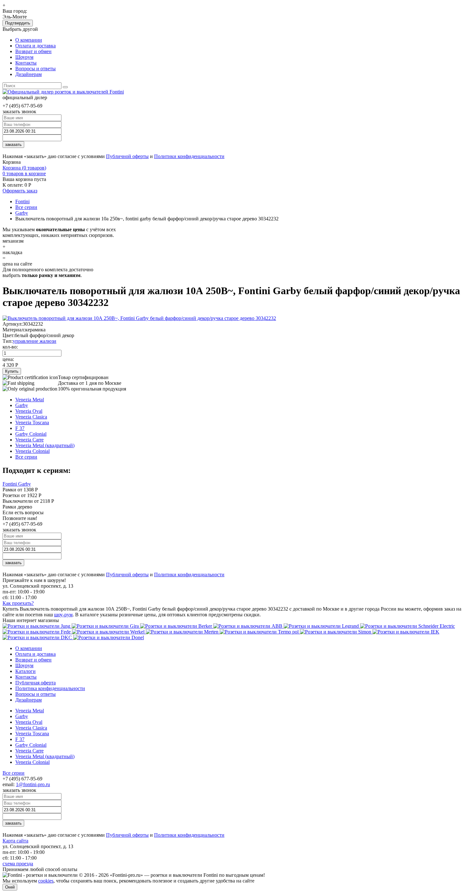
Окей (10, 887)
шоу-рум (63, 614)
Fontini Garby (17, 484)
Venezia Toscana (32, 422)
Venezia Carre (29, 439)
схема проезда (18, 863)
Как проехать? (18, 603)
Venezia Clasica (31, 416)
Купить (11, 371)
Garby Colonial (30, 434)
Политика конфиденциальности (50, 688)
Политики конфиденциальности (189, 156)
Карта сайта (15, 840)
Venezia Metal (29, 399)
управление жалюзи (34, 341)
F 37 (20, 428)
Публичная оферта (35, 682)
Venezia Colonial (32, 451)
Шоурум (24, 57)
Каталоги (25, 671)
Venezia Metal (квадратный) (44, 445)
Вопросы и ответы (35, 68)
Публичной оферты (127, 156)
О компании (28, 40)
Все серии (26, 457)
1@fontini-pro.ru (33, 784)
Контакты (26, 63)
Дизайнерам (28, 74)
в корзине (24, 173)
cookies (45, 880)
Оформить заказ (20, 190)
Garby (21, 405)
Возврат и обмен (33, 51)
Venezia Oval (28, 411)
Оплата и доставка (35, 45)
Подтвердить (17, 23)
